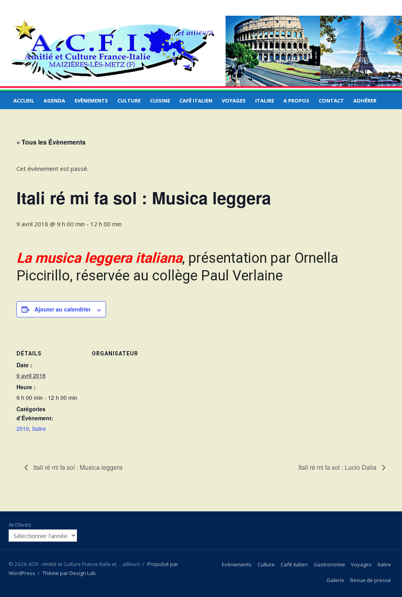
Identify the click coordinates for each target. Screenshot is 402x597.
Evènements (91, 100)
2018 (22, 428)
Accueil (23, 100)
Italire (264, 100)
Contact (331, 100)
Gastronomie (329, 564)
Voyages (234, 100)
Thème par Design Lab (69, 573)
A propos (296, 100)
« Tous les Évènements (51, 142)
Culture (129, 100)
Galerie (335, 580)
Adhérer (364, 100)
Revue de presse (370, 580)
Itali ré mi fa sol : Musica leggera (77, 467)
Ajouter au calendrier (63, 309)
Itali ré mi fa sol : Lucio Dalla (338, 467)
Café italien (195, 100)
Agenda (54, 100)
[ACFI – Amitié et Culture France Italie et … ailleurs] (201, 53)
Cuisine (160, 100)
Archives (20, 524)
